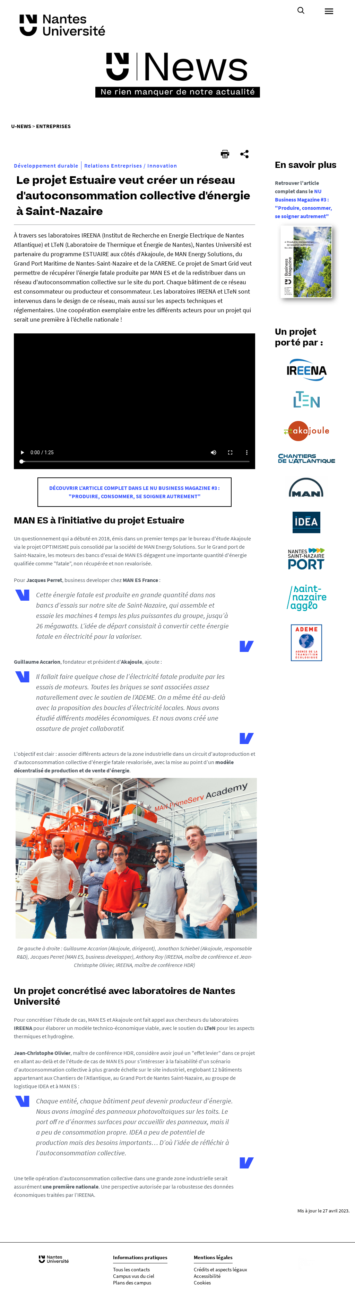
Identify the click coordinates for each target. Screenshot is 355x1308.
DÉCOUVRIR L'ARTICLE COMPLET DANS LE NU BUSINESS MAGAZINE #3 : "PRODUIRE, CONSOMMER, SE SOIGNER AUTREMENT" (134, 492)
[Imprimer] (225, 154)
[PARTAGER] (244, 154)
